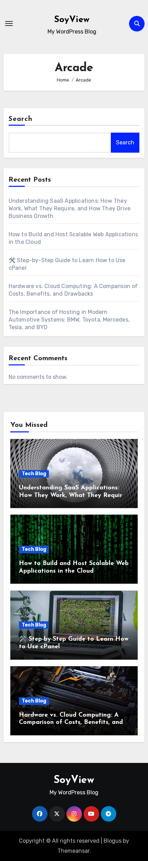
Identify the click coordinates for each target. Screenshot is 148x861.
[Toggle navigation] (8, 23)
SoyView (71, 20)
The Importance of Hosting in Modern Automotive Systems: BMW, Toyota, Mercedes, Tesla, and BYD (69, 320)
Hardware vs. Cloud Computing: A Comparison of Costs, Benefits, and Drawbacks (71, 722)
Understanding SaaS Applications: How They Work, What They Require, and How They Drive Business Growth (70, 208)
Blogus (112, 841)
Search (21, 119)
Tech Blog (34, 474)
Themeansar (73, 851)
